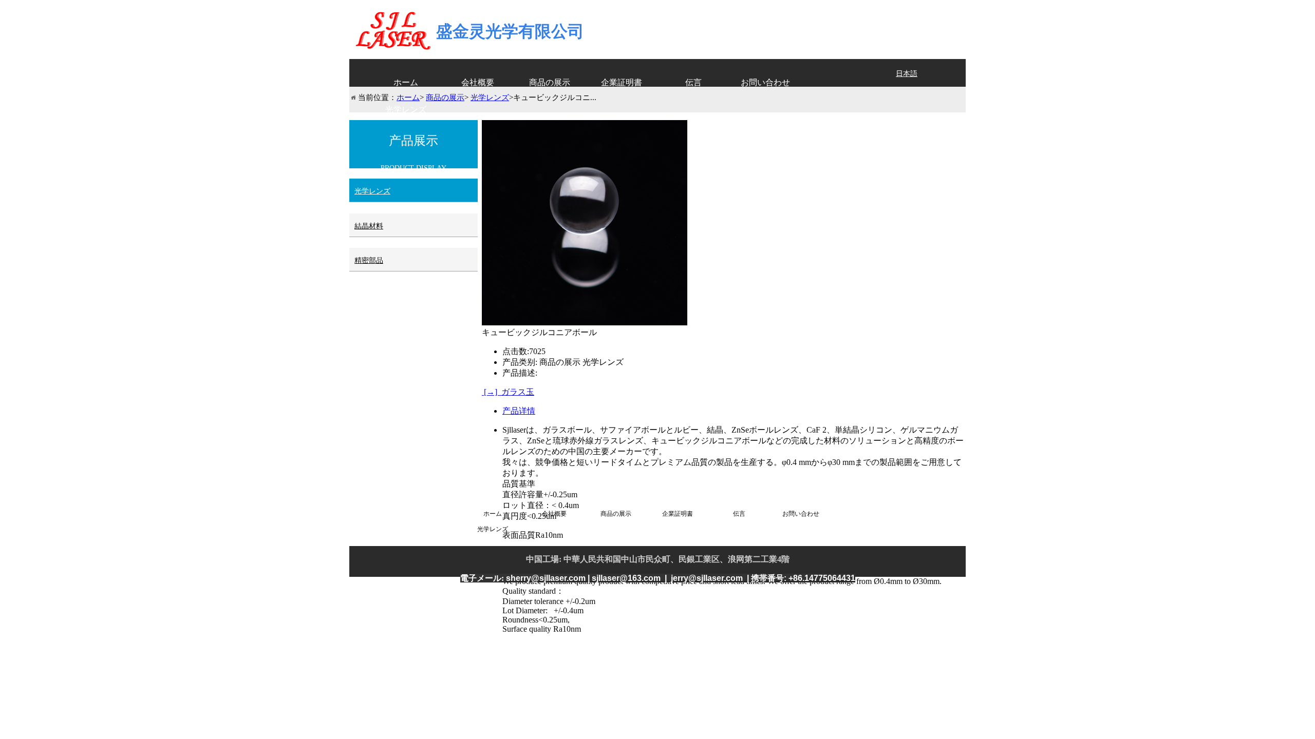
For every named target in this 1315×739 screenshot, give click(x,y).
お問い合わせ (765, 82)
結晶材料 (368, 226)
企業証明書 (621, 82)
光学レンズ (405, 109)
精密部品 (368, 260)
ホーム (405, 82)
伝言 (693, 82)
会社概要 (477, 82)
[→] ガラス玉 (508, 391)
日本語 (906, 73)
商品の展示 (549, 82)
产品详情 (518, 410)
